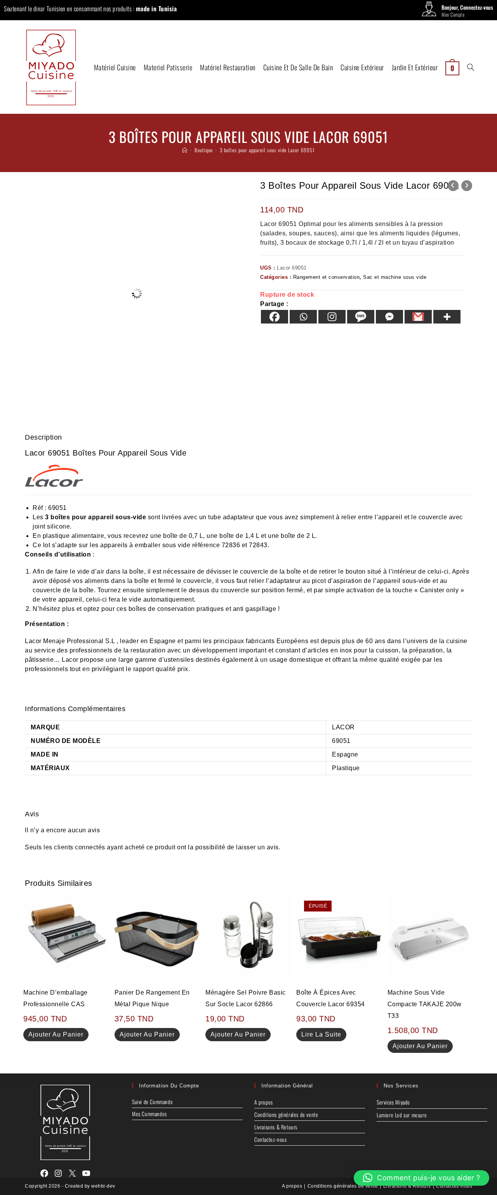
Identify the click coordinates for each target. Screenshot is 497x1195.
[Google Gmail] (418, 317)
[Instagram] (332, 317)
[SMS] (360, 317)
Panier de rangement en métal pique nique (152, 998)
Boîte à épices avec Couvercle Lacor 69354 (330, 998)
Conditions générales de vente (286, 1114)
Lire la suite (321, 1034)
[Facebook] (274, 317)
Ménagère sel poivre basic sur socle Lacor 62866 (245, 998)
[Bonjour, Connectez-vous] (429, 11)
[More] (447, 317)
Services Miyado (393, 1102)
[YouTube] (86, 1173)
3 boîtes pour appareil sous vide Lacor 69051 (267, 150)
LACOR (343, 727)
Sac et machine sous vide (394, 277)
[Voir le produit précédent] (453, 185)
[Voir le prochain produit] (466, 185)
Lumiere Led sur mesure (402, 1115)
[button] (422, 1178)
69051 (57, 507)
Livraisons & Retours (275, 1127)
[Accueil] (185, 150)
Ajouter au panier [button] (55, 1034)
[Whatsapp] (303, 317)
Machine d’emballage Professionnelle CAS (55, 998)
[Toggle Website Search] (470, 67)
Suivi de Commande (152, 1102)
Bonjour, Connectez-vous (467, 7)
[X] (72, 1173)
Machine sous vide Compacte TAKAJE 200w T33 (425, 1004)
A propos (263, 1102)
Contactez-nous (270, 1139)
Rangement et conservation (326, 277)
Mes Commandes (149, 1114)
